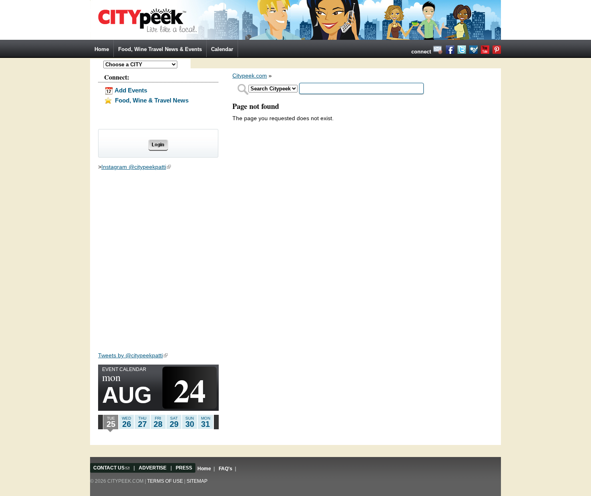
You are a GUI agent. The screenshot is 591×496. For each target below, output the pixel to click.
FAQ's (225, 468)
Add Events (130, 90)
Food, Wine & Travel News (151, 100)
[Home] (295, 19)
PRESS (184, 468)
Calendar (222, 49)
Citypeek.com (249, 75)
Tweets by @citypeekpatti (133, 355)
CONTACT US (111, 468)
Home (101, 49)
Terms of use (165, 481)
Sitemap (197, 481)
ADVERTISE (152, 468)
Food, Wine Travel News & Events (160, 49)
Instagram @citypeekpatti (136, 167)
